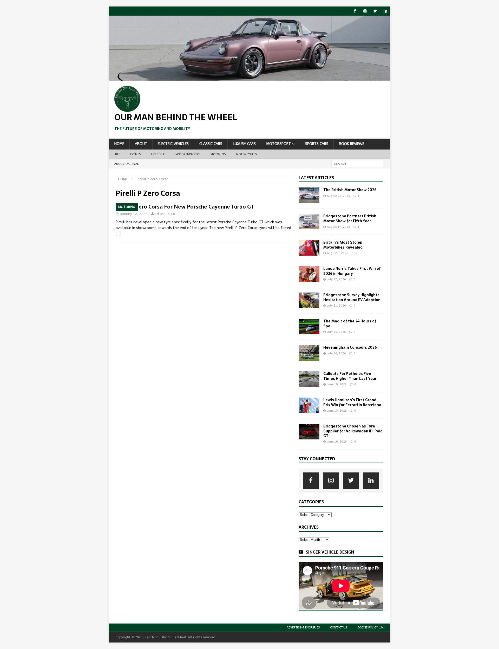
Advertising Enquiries (303, 627)
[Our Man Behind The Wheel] (249, 77)
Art (117, 154)
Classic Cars (210, 144)
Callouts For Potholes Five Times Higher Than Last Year (350, 376)
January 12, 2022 (134, 214)
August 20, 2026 (338, 196)
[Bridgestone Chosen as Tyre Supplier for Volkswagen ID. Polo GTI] (309, 431)
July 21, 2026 (336, 305)
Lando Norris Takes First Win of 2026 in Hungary (352, 271)
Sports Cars (316, 144)
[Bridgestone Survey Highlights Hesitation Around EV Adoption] (309, 300)
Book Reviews (351, 144)
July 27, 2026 (336, 279)
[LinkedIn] (385, 11)
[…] (118, 233)
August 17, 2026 (338, 227)
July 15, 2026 (336, 332)
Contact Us (338, 627)
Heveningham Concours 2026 (350, 347)
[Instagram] (365, 11)
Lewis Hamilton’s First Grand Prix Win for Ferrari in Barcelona (352, 402)
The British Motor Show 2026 (350, 190)
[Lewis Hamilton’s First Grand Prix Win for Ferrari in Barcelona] (309, 405)
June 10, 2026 (337, 441)
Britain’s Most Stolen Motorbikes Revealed (343, 244)
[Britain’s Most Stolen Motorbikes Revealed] (309, 248)
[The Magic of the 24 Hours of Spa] (309, 326)
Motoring (218, 154)
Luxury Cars (244, 144)
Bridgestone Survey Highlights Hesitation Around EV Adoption (351, 297)
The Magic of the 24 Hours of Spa (349, 323)
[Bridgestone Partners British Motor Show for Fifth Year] (309, 221)
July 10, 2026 (336, 353)
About (141, 144)
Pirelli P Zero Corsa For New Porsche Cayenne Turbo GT (185, 207)
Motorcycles (246, 154)
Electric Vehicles (173, 144)
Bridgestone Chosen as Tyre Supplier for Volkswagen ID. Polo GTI (353, 430)
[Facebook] (354, 11)
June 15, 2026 (337, 410)
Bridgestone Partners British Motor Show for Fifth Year (349, 218)
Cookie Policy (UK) (371, 627)
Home (119, 144)
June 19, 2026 (337, 384)
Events (135, 154)
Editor (160, 214)
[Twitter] (375, 11)
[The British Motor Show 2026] (309, 195)
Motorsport (278, 144)
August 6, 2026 (337, 253)
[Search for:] (357, 163)
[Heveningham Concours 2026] (309, 353)
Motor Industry (187, 154)
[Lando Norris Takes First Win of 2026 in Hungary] (309, 274)
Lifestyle (158, 154)
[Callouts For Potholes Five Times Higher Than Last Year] (309, 379)
